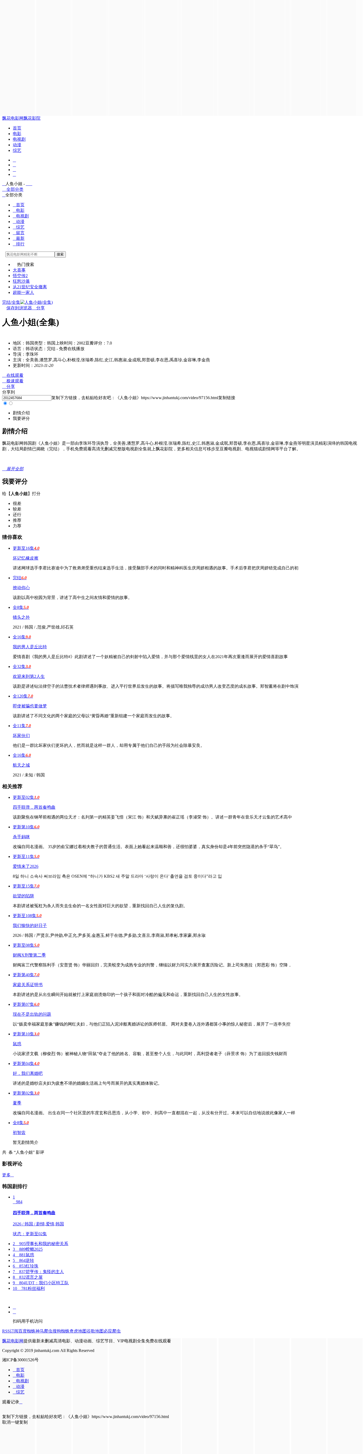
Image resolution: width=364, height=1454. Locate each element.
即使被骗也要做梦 (30, 706)
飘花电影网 (12, 118)
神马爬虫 (43, 1331)
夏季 (17, 1103)
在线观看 (12, 375)
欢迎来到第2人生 (29, 676)
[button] (21, 413)
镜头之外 (21, 617)
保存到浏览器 (19, 308)
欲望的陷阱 (23, 896)
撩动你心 (21, 587)
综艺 (17, 150)
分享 (38, 308)
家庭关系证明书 (28, 984)
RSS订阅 (10, 1331)
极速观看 (12, 381)
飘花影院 (32, 118)
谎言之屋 (28, 1277)
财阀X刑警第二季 (29, 955)
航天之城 (21, 765)
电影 (17, 133)
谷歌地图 (95, 1331)
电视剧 (19, 139)
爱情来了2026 (25, 866)
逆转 (23, 1260)
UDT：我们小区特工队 (41, 1283)
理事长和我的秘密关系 (40, 1243)
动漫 (17, 145)
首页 (17, 128)
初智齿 (19, 1132)
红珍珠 (25, 1266)
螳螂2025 (28, 1249)
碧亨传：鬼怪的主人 (38, 1271)
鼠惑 (17, 1044)
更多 (8, 1175)
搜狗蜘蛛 (61, 1331)
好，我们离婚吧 (28, 1073)
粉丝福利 (29, 1288)
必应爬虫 (112, 1331)
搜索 (60, 254)
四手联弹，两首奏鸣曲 (34, 807)
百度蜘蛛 (26, 1331)
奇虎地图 (78, 1331)
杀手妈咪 (21, 837)
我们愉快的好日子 (30, 925)
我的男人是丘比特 (30, 647)
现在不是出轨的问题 (32, 1014)
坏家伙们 (21, 735)
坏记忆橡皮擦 (25, 558)
